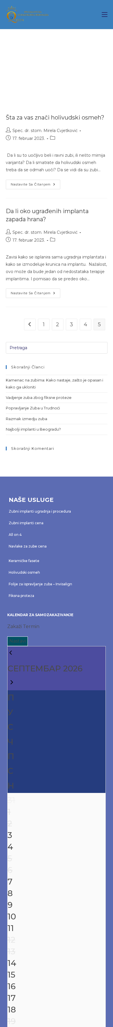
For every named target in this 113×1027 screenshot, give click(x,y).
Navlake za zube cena (28, 546)
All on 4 (15, 534)
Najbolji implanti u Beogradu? (33, 429)
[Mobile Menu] (104, 14)
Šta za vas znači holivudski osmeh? (55, 117)
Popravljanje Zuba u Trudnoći (33, 408)
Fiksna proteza (21, 595)
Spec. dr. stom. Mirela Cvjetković (45, 130)
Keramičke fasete (24, 561)
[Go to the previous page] (30, 324)
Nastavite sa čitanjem (35, 183)
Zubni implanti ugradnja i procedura (40, 511)
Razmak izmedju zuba (26, 418)
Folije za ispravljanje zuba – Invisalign (40, 584)
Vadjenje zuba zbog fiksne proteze (39, 397)
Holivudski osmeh (24, 572)
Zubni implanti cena (26, 523)
